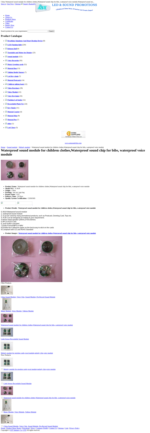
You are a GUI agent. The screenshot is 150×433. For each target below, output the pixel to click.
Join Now (10, 4)
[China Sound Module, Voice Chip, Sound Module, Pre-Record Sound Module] (7, 424)
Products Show (10, 19)
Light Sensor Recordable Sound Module (15, 339)
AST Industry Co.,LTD (18, 430)
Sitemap (18, 4)
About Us (8, 17)
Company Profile (42, 428)
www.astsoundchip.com (73, 143)
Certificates (9, 21)
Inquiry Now (9, 25)
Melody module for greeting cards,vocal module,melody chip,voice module (27, 353)
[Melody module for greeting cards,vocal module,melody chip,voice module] (7, 367)
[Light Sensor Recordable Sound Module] (7, 382)
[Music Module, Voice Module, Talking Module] (7, 410)
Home (7, 15)
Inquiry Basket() (29, 4)
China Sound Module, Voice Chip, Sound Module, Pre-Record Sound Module (28, 297)
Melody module (24, 147)
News (33, 428)
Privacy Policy (74, 428)
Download (26, 428)
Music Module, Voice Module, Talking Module (17, 311)
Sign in (3, 4)
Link (66, 428)
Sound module (12, 147)
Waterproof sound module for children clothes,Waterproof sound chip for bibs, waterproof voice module (57, 233)
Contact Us (9, 27)
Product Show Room (13, 428)
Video (7, 23)
